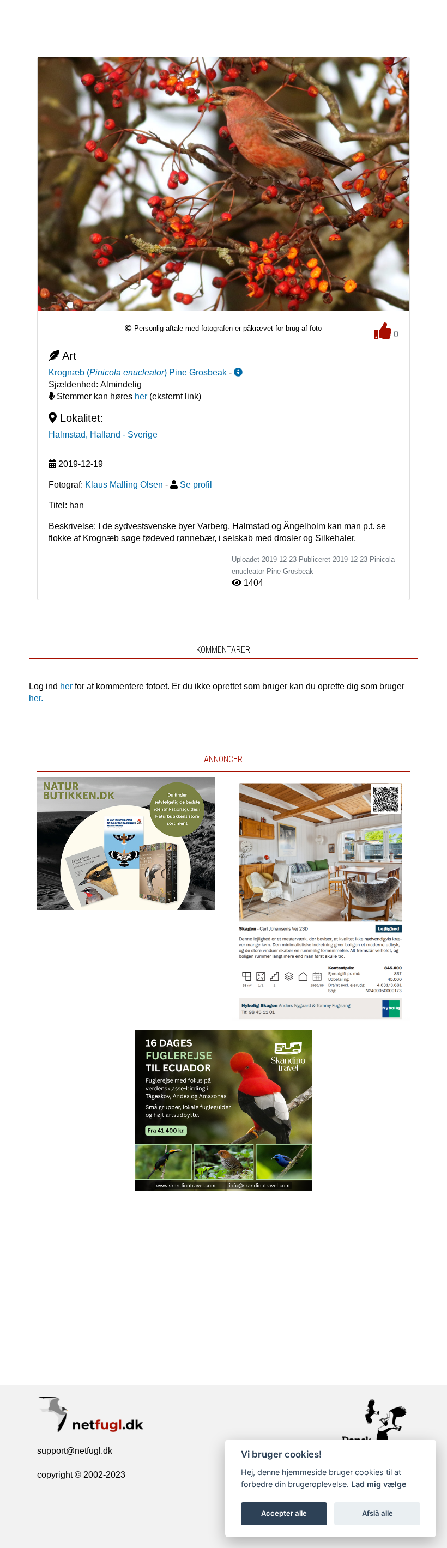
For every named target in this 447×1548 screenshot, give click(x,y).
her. (36, 698)
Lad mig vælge (379, 1484)
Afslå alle (377, 1513)
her (141, 396)
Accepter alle (284, 1513)
